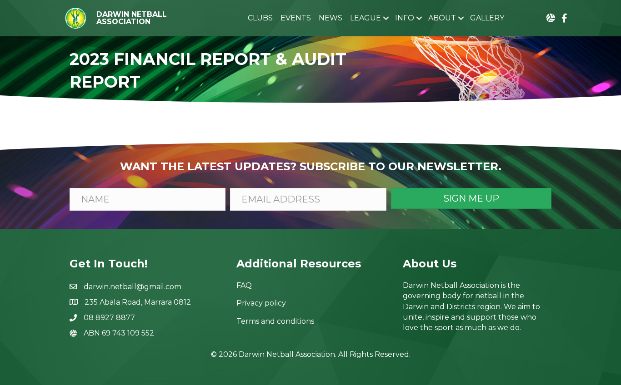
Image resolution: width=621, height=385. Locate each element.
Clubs (260, 18)
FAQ (244, 285)
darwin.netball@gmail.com (132, 286)
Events (295, 18)
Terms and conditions (275, 321)
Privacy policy (261, 303)
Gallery (487, 18)
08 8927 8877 (109, 317)
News (330, 18)
